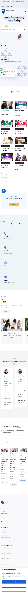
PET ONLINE (18, 131)
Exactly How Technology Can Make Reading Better (23, 461)
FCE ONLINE (4, 131)
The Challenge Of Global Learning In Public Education (13, 462)
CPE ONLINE (4, 165)
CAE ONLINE (18, 113)
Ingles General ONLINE (21, 148)
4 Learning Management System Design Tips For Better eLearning (14, 431)
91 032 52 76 (4, 513)
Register (7, 6)
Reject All (14, 590)
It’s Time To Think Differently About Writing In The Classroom (14, 441)
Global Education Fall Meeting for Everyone (12, 336)
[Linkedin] (1, 521)
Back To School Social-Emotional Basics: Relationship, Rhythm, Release (4, 463)
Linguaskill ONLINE (6, 148)
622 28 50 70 (4, 509)
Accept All (14, 581)
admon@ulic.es (4, 518)
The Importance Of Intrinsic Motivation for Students (15, 435)
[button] (14, 204)
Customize (14, 585)
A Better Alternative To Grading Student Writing (14, 438)
